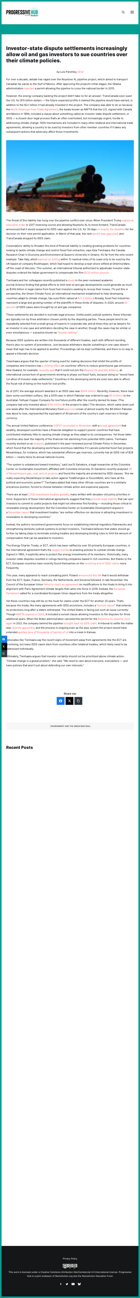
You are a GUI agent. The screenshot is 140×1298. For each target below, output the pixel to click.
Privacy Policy (70, 1258)
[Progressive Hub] (23, 12)
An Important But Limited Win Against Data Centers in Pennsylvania (52, 1088)
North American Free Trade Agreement (34, 109)
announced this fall (89, 575)
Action (17, 830)
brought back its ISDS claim (80, 623)
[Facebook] (61, 701)
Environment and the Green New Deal (70, 726)
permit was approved (105, 233)
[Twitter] (69, 701)
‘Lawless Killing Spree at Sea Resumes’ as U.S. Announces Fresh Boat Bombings (58, 1216)
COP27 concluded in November (72, 425)
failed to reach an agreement (61, 584)
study (71, 280)
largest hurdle (60, 550)
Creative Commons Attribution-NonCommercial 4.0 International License (78, 1272)
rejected (29, 88)
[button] (70, 786)
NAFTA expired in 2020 (30, 614)
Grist (80, 71)
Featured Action (22, 945)
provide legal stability (104, 499)
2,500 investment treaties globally (48, 494)
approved (70, 409)
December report (18, 512)
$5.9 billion (116, 395)
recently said (46, 370)
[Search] (122, 12)
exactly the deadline (113, 229)
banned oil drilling (49, 259)
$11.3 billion (85, 298)
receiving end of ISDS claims (102, 563)
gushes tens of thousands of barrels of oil (43, 632)
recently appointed (23, 627)
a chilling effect (51, 365)
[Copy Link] (78, 701)
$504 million (88, 391)
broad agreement (110, 425)
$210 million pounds (96, 272)
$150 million (54, 404)
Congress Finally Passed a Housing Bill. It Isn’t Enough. (44, 835)
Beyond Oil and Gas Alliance (101, 370)
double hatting (67, 332)
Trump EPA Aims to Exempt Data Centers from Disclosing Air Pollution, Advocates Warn (64, 949)
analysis (39, 443)
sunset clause (106, 605)
